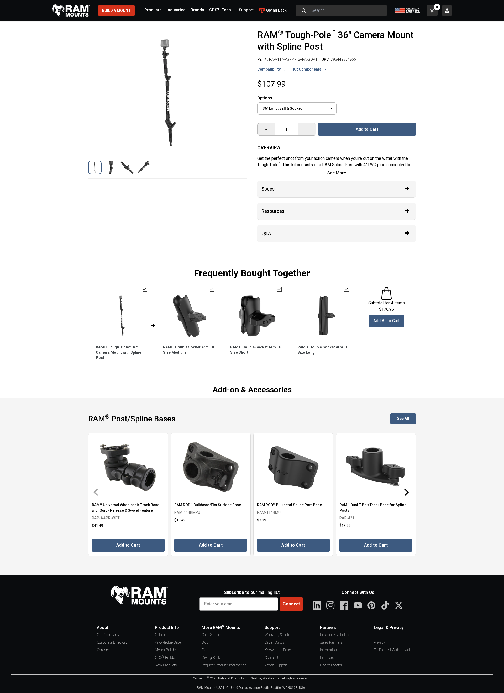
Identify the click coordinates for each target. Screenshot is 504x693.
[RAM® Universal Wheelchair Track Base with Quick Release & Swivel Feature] (128, 467)
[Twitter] (399, 605)
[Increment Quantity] (266, 129)
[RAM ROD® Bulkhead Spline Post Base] (293, 467)
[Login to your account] (447, 10)
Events (207, 650)
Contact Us (273, 657)
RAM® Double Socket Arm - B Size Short (255, 350)
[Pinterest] (371, 605)
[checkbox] (145, 289)
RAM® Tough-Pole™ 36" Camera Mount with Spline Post (118, 352)
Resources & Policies (336, 635)
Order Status (275, 642)
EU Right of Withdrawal (392, 650)
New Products (166, 665)
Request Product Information (224, 665)
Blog (205, 642)
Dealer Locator (331, 665)
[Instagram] (330, 605)
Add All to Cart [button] (386, 320)
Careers (103, 650)
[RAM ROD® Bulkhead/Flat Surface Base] (211, 467)
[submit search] (303, 10)
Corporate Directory (112, 642)
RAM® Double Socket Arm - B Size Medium (188, 350)
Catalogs (162, 635)
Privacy (379, 642)
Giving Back (211, 657)
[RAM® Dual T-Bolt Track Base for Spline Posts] (376, 467)
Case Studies (212, 635)
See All (403, 418)
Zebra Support (276, 665)
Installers (327, 657)
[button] (95, 167)
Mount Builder (166, 650)
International (329, 650)
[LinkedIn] (317, 605)
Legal (378, 635)
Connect (291, 604)
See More (336, 173)
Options (264, 98)
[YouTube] (358, 605)
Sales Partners (331, 642)
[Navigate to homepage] (71, 10)
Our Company (108, 635)
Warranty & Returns (280, 635)
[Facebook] (344, 605)
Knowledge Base (168, 642)
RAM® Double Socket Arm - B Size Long (323, 350)
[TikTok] (385, 605)
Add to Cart (367, 129)
